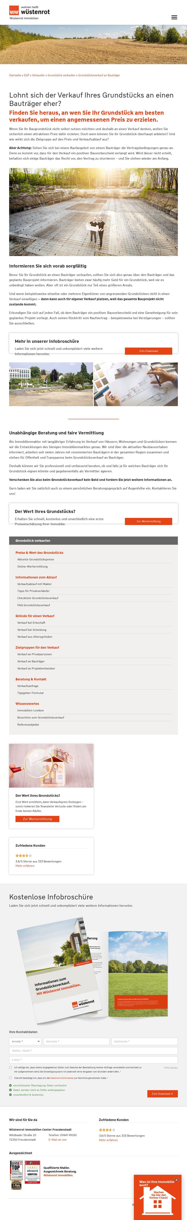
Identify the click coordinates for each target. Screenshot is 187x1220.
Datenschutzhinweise (62, 1078)
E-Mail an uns (58, 1140)
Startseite (15, 75)
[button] (174, 17)
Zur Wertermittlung (149, 521)
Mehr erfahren (108, 1140)
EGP (26, 75)
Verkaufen (38, 75)
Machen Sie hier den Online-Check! (158, 1195)
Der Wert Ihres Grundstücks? (45, 511)
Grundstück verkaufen (61, 75)
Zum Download (148, 351)
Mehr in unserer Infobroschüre (47, 341)
